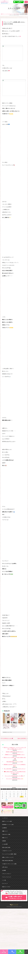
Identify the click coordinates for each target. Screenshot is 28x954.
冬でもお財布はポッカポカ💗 (7, 738)
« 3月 (6, 799)
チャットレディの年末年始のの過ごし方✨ (14, 778)
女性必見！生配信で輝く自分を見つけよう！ (15, 751)
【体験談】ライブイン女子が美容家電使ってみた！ (15, 754)
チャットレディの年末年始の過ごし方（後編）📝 (15, 775)
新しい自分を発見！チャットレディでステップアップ (14, 768)
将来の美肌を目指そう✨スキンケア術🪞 (15, 761)
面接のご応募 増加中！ (22, 738)
